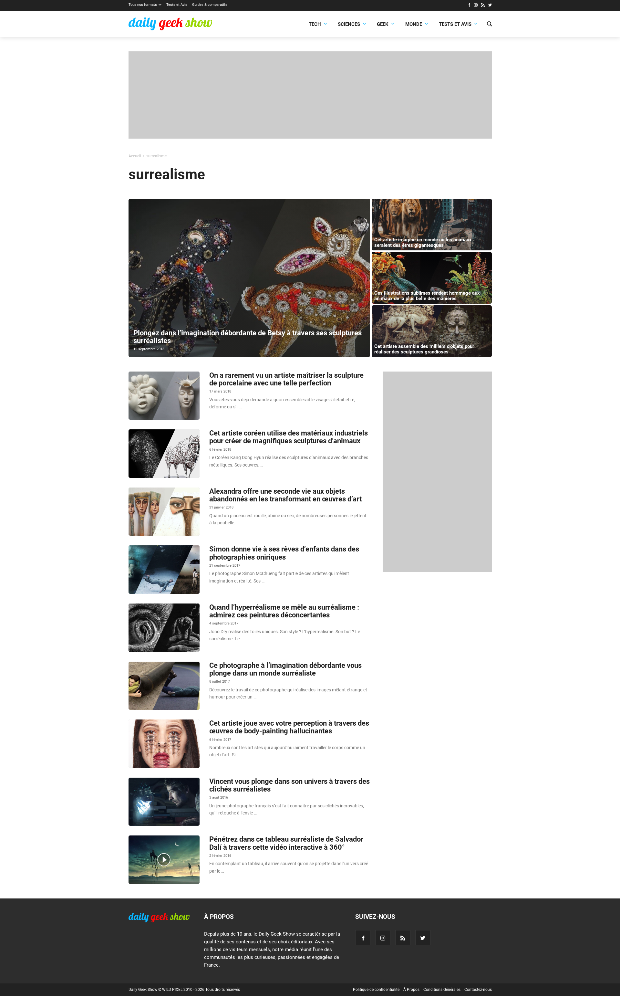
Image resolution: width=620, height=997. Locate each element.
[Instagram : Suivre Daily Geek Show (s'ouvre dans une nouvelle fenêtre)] (476, 6)
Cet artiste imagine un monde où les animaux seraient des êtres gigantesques (423, 242)
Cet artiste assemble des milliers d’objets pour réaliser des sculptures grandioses (424, 349)
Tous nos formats (143, 5)
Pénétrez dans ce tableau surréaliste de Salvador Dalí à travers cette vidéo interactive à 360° (286, 843)
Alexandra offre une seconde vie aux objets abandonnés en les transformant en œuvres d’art (285, 495)
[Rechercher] (489, 24)
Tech (315, 24)
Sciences (349, 24)
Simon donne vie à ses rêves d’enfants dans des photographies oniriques (284, 553)
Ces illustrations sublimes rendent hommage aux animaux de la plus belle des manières (427, 295)
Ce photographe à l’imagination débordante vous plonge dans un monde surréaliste (285, 669)
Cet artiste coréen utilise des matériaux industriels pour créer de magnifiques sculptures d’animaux (288, 437)
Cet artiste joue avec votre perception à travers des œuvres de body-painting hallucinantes (289, 727)
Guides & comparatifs (209, 5)
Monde (413, 24)
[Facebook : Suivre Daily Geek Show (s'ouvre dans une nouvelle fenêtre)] (469, 6)
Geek (382, 24)
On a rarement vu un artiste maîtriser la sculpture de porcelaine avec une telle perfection (286, 379)
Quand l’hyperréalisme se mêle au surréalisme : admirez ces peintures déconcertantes (284, 611)
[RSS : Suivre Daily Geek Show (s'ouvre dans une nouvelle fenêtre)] (483, 6)
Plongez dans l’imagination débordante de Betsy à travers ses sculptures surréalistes (247, 337)
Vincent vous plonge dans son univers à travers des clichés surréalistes (289, 785)
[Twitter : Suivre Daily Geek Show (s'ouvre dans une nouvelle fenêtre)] (490, 6)
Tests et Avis (176, 5)
